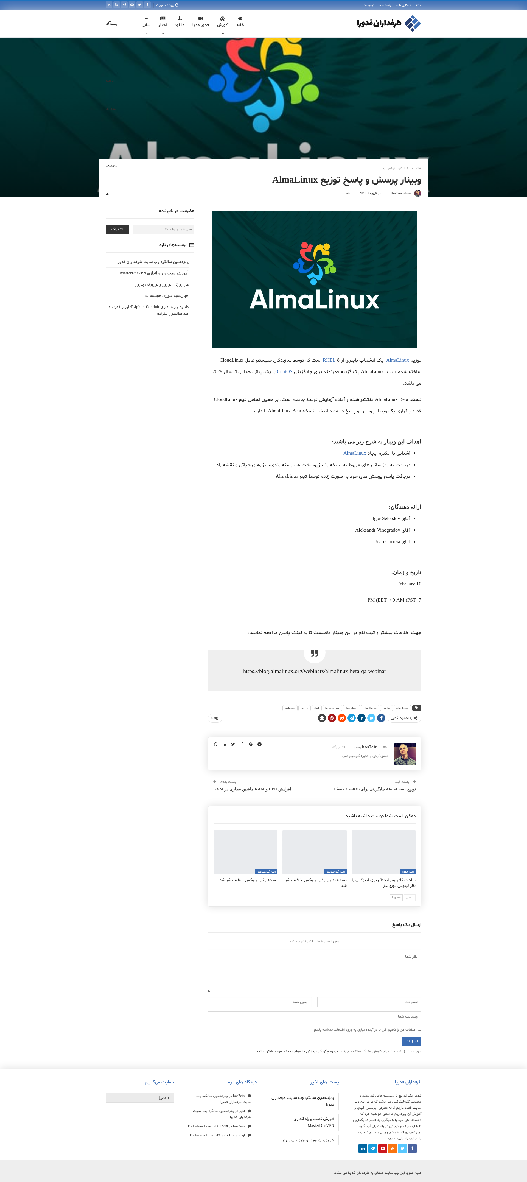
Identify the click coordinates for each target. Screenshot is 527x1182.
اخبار (163, 25)
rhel (316, 707)
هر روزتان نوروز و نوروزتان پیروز (162, 284)
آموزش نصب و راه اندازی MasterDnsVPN (154, 273)
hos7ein (239, 1096)
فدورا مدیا (200, 25)
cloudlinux (370, 707)
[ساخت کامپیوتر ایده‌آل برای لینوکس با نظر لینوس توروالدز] (384, 852)
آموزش (222, 25)
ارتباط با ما (385, 5)
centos (386, 707)
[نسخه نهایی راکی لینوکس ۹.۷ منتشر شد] (314, 852)
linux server (332, 707)
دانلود (179, 25)
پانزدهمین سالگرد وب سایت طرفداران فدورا (153, 262)
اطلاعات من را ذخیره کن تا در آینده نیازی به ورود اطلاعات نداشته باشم (365, 1029)
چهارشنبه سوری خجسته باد (167, 296)
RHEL (329, 360)
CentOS (285, 371)
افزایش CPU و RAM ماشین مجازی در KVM (252, 789)
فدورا (162, 1098)
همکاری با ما (403, 5)
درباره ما (369, 5)
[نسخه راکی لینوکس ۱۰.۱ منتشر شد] (245, 852)
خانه (418, 5)
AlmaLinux (397, 360)
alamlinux (402, 707)
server (304, 707)
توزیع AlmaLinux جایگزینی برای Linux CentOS (375, 789)
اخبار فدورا (408, 872)
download (351, 707)
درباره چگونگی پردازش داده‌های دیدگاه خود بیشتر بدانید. (296, 1051)
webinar (290, 707)
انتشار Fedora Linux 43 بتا (208, 1126)
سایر (146, 25)
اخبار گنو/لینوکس (335, 872)
